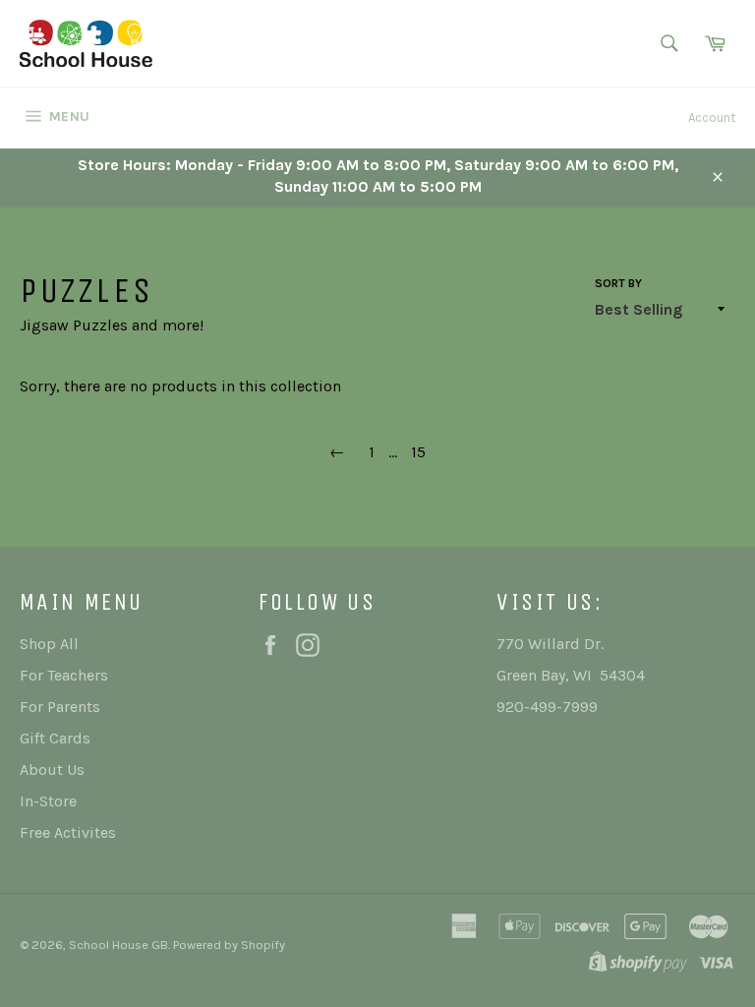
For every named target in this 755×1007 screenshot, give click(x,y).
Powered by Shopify (229, 944)
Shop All (49, 643)
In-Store (48, 801)
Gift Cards (55, 738)
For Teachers (64, 675)
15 (418, 452)
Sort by (618, 283)
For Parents (60, 706)
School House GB (118, 944)
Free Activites (68, 832)
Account (711, 117)
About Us (52, 769)
